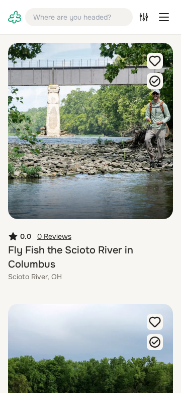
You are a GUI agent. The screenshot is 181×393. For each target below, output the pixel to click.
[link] (14, 17)
